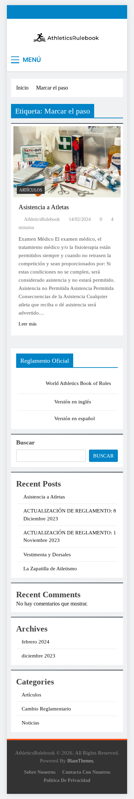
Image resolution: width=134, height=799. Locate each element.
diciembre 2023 (38, 655)
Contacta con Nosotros (86, 772)
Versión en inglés (72, 401)
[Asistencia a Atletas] (67, 161)
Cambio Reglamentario (46, 708)
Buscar (25, 442)
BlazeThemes (80, 760)
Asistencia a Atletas (44, 207)
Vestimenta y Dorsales (47, 554)
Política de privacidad (67, 780)
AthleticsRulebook (42, 219)
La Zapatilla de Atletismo (50, 568)
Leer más (27, 324)
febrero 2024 (35, 641)
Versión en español (74, 418)
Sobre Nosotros (39, 772)
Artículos (30, 190)
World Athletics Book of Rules (78, 383)
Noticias (30, 722)
